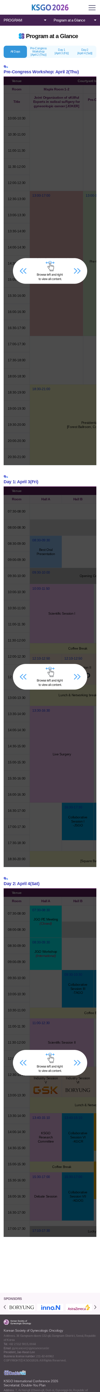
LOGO (50, 7)
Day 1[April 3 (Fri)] (61, 51)
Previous (5, 1307)
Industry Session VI (78, 1080)
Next (95, 1307)
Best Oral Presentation (46, 552)
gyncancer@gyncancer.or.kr (30, 1348)
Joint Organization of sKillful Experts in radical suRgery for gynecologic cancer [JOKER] (56, 263)
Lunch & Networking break (77, 695)
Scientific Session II (61, 1042)
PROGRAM (13, 20)
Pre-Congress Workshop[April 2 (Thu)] (38, 51)
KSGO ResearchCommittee (46, 1137)
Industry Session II (78, 667)
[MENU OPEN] (92, 7)
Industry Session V (46, 1080)
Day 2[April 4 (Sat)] (84, 51)
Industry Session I (46, 667)
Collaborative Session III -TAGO (77, 989)
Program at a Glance (69, 20)
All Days (15, 51)
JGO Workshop (45, 954)
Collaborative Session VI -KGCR (77, 1137)
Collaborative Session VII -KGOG (77, 1196)
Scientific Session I (61, 613)
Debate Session (45, 1196)
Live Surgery (62, 754)
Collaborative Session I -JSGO (77, 821)
